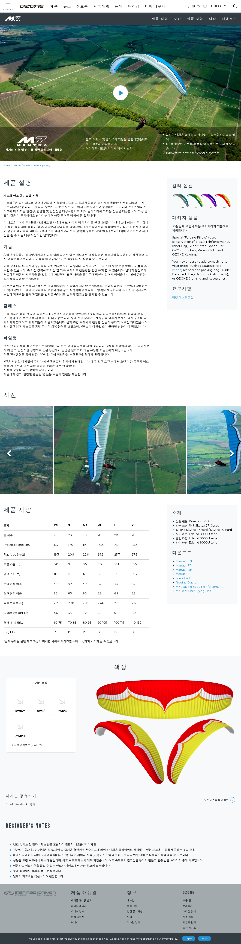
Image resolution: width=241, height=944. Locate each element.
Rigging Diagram (187, 582)
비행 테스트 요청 (182, 297)
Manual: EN (184, 561)
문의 (119, 6)
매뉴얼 (130, 900)
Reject (189, 938)
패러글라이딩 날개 (81, 900)
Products (16, 165)
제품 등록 (188, 916)
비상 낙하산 (77, 916)
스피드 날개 (77, 911)
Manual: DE (184, 569)
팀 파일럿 (101, 6)
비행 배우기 (155, 6)
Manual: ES (183, 574)
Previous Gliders (31, 165)
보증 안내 (132, 905)
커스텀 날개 (133, 922)
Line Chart (183, 578)
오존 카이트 (189, 927)
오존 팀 (187, 900)
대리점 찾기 (189, 911)
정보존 (82, 6)
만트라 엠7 (46, 165)
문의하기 (188, 905)
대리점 (134, 6)
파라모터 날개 (79, 905)
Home (7, 165)
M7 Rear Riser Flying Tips (193, 591)
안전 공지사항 (135, 911)
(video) (177, 270)
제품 (54, 6)
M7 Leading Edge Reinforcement (199, 586)
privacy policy (169, 938)
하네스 (75, 922)
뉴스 (67, 6)
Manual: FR (184, 565)
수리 (129, 916)
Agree (204, 938)
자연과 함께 (189, 922)
